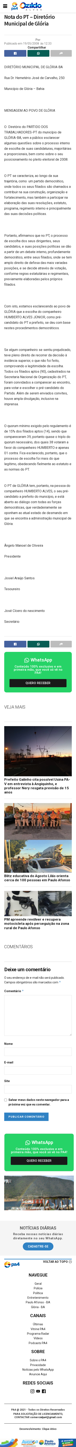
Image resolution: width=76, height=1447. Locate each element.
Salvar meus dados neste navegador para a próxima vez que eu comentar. (38, 1102)
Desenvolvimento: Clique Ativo (38, 1429)
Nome (8, 1043)
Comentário (14, 991)
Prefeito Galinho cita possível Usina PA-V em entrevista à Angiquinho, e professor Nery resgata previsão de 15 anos (37, 785)
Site (7, 1081)
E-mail (8, 1062)
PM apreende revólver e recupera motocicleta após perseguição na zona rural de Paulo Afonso (36, 923)
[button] (38, 683)
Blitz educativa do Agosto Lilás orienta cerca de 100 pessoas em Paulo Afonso (37, 878)
